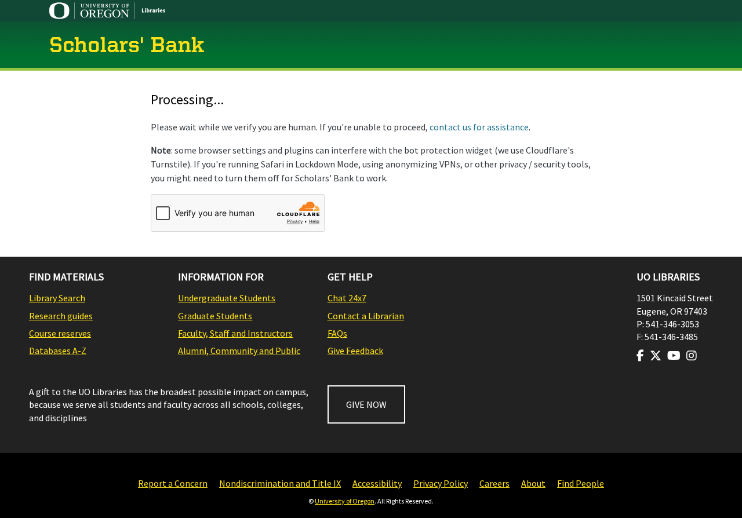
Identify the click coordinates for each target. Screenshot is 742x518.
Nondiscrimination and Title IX (280, 483)
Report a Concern (173, 483)
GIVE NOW (366, 404)
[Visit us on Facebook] (640, 355)
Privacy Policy (440, 483)
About (533, 483)
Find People (580, 483)
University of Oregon (344, 501)
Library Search (57, 298)
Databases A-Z (57, 350)
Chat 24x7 (347, 298)
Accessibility (377, 483)
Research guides (61, 316)
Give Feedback (355, 350)
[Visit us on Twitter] (655, 355)
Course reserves (60, 333)
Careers (494, 483)
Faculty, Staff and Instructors (235, 333)
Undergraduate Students (226, 298)
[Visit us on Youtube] (674, 355)
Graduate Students (215, 316)
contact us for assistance (479, 127)
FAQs (337, 333)
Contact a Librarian (366, 316)
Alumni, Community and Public (239, 350)
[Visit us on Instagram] (691, 355)
